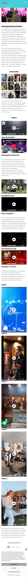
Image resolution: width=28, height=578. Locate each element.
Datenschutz (17, 575)
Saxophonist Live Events (11, 26)
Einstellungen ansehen (14, 571)
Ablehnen (14, 568)
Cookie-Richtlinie (10, 575)
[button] (26, 549)
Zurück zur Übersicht (14, 542)
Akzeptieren (14, 564)
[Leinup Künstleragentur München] (5, 4)
